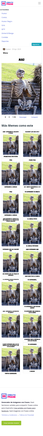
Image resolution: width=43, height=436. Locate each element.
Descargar (22, 117)
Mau (5, 52)
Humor (8, 49)
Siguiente (35, 44)
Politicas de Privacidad (26, 415)
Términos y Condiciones (9, 415)
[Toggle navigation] (39, 3)
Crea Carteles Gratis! (11, 423)
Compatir (34, 117)
